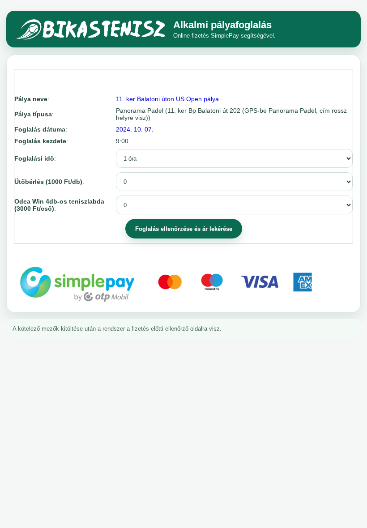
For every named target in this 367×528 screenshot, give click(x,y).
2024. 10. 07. (135, 129)
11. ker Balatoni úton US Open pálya (167, 98)
